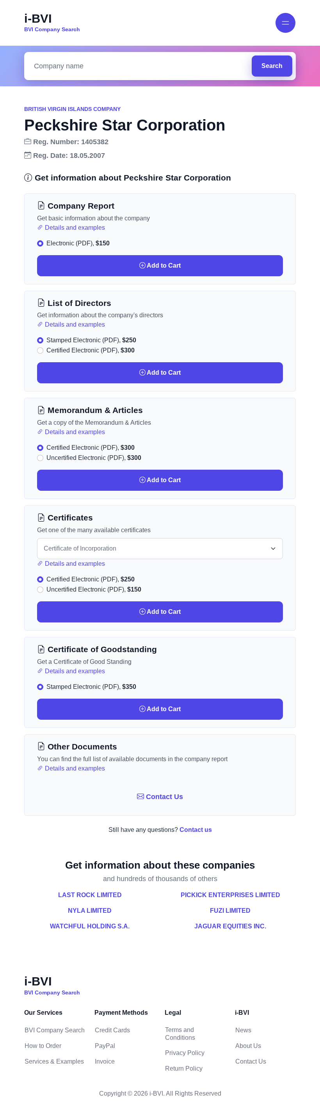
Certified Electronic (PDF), (90, 350)
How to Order (43, 1045)
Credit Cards (112, 1030)
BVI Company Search (55, 1030)
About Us (248, 1045)
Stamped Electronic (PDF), (91, 340)
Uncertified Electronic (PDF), (93, 457)
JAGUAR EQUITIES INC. (230, 926)
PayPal (105, 1045)
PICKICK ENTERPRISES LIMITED (230, 895)
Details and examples (74, 227)
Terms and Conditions (180, 1033)
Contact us (196, 829)
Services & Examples (54, 1061)
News (243, 1030)
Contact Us (163, 797)
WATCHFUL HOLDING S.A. (90, 926)
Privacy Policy (184, 1053)
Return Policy (184, 1068)
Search (272, 66)
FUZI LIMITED (230, 910)
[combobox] (140, 66)
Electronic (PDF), (78, 243)
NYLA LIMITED (90, 910)
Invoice (105, 1061)
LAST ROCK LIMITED (90, 895)
